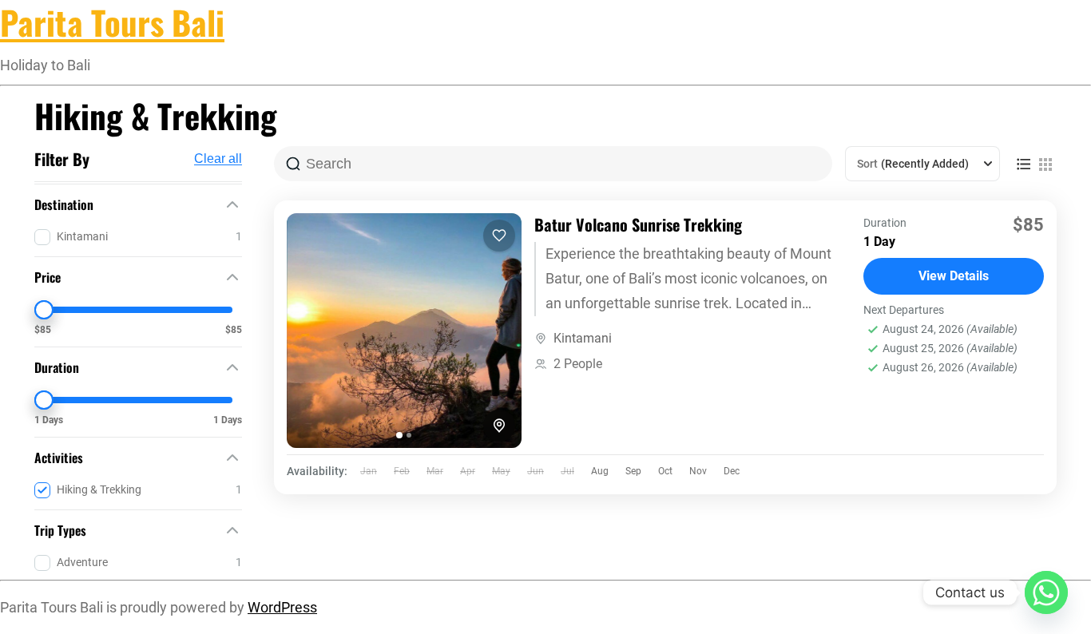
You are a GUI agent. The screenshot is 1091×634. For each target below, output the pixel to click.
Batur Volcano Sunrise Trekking (638, 224)
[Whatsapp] (1046, 592)
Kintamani (582, 338)
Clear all (218, 159)
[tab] (399, 435)
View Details (953, 275)
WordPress (282, 608)
